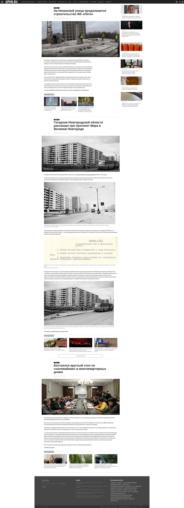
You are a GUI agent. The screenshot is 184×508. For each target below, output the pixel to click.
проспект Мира (81, 174)
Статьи (75, 1)
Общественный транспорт (116, 498)
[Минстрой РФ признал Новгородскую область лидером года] (52, 105)
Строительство (84, 90)
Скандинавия (76, 90)
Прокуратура (114, 488)
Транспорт (120, 488)
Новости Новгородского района (118, 493)
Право (52, 447)
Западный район (54, 331)
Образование (135, 491)
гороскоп (125, 489)
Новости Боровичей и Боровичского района (120, 497)
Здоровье (113, 489)
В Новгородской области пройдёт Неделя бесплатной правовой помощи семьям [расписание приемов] (55, 466)
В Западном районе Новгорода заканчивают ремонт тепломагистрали (54, 349)
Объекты (100, 1)
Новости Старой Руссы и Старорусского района (121, 495)
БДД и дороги (138, 486)
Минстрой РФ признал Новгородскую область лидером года (50, 109)
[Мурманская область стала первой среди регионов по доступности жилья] (69, 105)
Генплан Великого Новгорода (53, 90)
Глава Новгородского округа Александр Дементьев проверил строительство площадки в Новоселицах (85, 109)
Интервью (93, 1)
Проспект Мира (64, 331)
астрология (131, 498)
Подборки (108, 1)
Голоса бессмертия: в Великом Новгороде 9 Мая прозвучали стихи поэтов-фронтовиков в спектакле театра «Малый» (80, 350)
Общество (48, 447)
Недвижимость (114, 500)
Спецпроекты (62, 1)
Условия (140, 506)
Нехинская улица (67, 90)
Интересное (113, 482)
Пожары (131, 489)
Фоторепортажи (84, 1)
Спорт (120, 491)
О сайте (101, 506)
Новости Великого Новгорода (117, 486)
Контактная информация (111, 506)
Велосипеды (119, 489)
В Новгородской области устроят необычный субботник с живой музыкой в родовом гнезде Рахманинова (105, 466)
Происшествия (125, 484)
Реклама (134, 506)
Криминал (134, 488)
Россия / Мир (52, 1)
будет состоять (60, 77)
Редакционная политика (125, 506)
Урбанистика (128, 486)
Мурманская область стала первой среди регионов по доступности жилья (68, 109)
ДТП (133, 486)
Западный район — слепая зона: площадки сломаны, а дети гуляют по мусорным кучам (105, 350)
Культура (125, 491)
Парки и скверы (127, 488)
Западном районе (90, 174)
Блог (69, 1)
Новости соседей (42, 1)
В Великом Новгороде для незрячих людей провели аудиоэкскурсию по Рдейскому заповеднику (78, 466)
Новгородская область (27, 1)
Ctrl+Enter (63, 483)
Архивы (47, 331)
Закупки (126, 498)
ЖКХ (135, 489)
